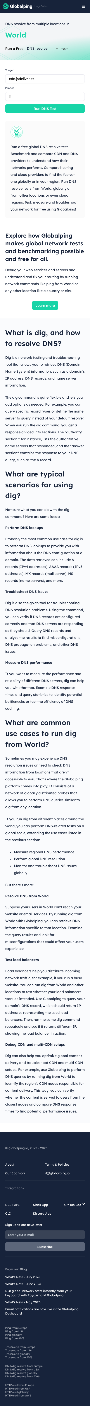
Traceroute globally (17, 1353)
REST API (12, 1205)
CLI (8, 1213)
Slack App (40, 1205)
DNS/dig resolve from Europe (24, 1366)
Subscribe (45, 1247)
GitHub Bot (73, 1205)
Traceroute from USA (18, 1350)
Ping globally (13, 1334)
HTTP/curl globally (17, 1392)
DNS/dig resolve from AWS (22, 1376)
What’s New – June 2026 (23, 1284)
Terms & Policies (57, 1164)
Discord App (42, 1213)
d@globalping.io (57, 1173)
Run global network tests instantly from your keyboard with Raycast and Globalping (38, 1293)
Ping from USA (14, 1331)
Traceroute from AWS (18, 1357)
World (15, 35)
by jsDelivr (41, 6)
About (9, 1164)
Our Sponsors (15, 1173)
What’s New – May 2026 (22, 1302)
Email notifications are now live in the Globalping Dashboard (41, 1311)
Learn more (45, 305)
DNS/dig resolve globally (21, 1373)
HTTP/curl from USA (17, 1388)
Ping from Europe (16, 1327)
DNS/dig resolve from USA (22, 1369)
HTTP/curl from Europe (19, 1385)
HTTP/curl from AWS (18, 1395)
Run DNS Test (45, 108)
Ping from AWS (14, 1338)
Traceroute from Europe (20, 1347)
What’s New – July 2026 (22, 1277)
